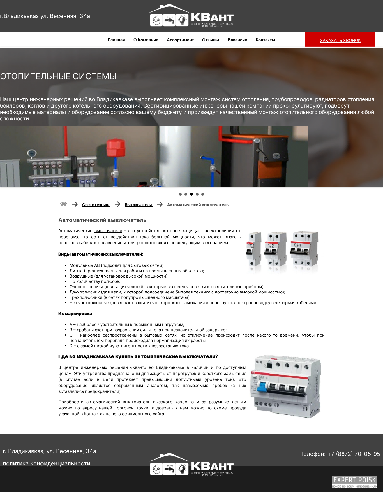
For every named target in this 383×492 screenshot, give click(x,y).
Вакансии (237, 40)
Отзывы (210, 40)
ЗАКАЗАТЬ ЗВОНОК (340, 40)
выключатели (108, 230)
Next (375, 117)
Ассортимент (180, 40)
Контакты (265, 40)
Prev (7, 117)
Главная (116, 40)
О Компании (145, 40)
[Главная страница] (64, 203)
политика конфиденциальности (46, 463)
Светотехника (96, 204)
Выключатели (139, 204)
